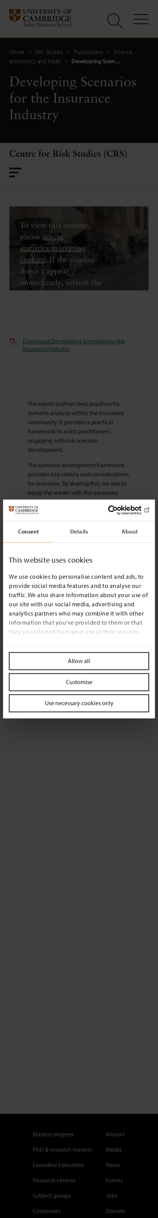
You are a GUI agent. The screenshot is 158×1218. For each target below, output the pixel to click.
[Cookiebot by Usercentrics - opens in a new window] (115, 510)
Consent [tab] (28, 531)
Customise (79, 682)
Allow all (79, 661)
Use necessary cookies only (79, 703)
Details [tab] (79, 531)
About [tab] (130, 531)
